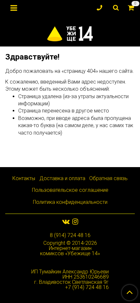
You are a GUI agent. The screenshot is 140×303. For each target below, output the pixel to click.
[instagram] (75, 221)
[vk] (66, 221)
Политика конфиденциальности (70, 202)
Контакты (23, 178)
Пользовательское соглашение (70, 190)
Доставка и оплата (62, 178)
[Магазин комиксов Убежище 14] (69, 32)
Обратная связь (108, 178)
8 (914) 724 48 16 (70, 235)
